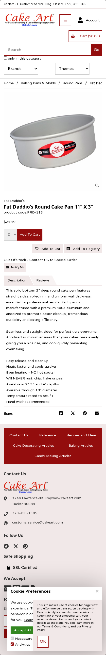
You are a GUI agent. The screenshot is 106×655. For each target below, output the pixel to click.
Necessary (23, 639)
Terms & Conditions (55, 626)
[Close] (97, 591)
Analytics (22, 644)
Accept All (22, 630)
